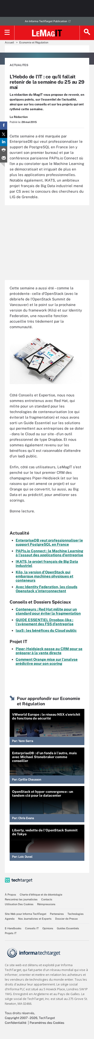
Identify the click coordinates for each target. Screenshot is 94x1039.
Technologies (75, 913)
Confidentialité (15, 1023)
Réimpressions (46, 904)
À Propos (10, 894)
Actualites (19, 65)
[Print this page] (3, 150)
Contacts (46, 899)
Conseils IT (32, 928)
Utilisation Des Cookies (19, 904)
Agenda (9, 918)
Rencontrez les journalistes (21, 899)
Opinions (47, 928)
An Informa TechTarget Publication (46, 21)
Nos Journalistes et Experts (35, 918)
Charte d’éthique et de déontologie (41, 894)
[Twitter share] (3, 134)
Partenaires (57, 913)
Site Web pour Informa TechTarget (25, 913)
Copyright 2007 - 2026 (21, 1018)
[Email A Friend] (3, 158)
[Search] (87, 33)
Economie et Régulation (33, 42)
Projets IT (11, 933)
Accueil (9, 42)
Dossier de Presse (66, 918)
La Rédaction (19, 117)
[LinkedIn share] (3, 142)
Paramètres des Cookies (47, 1023)
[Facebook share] (3, 126)
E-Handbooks (13, 928)
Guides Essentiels (68, 928)
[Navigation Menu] (7, 33)
